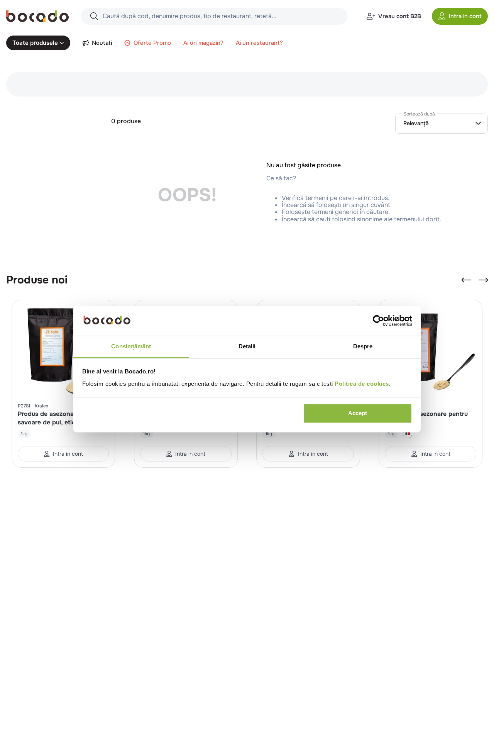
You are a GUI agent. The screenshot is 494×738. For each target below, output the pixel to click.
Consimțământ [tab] (131, 346)
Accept (357, 413)
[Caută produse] (94, 16)
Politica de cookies (362, 383)
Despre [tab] (363, 346)
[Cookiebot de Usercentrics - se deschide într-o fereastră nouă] (378, 320)
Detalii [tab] (247, 346)
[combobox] (214, 16)
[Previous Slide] (466, 280)
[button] (460, 16)
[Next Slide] (483, 280)
